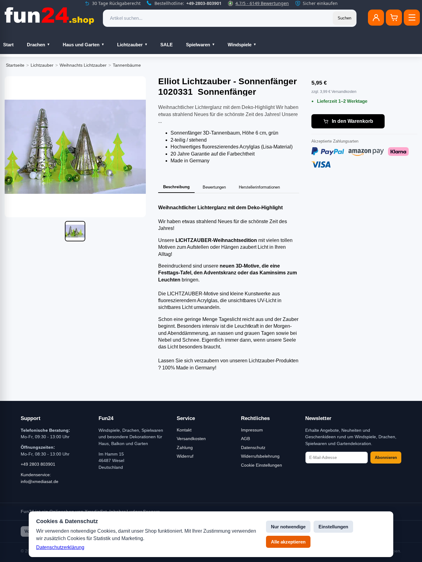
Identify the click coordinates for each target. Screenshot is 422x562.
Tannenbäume (127, 65)
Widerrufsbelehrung (260, 456)
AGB (245, 438)
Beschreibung (176, 187)
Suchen (344, 18)
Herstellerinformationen (259, 187)
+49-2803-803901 (204, 3)
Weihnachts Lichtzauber (83, 65)
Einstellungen (333, 526)
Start (8, 44)
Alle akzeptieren (288, 541)
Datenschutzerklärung (60, 547)
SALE (166, 44)
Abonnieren (386, 457)
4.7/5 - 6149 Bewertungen (262, 3)
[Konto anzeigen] (376, 18)
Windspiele (239, 44)
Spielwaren (198, 44)
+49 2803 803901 (38, 464)
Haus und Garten (81, 44)
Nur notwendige (288, 526)
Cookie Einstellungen (261, 465)
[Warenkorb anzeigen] (394, 18)
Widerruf (185, 456)
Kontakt (184, 429)
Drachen (36, 44)
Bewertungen (214, 187)
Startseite (15, 65)
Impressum (252, 429)
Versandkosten (191, 438)
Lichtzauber (130, 44)
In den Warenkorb (352, 121)
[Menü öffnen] (412, 18)
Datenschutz (253, 447)
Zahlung (185, 447)
